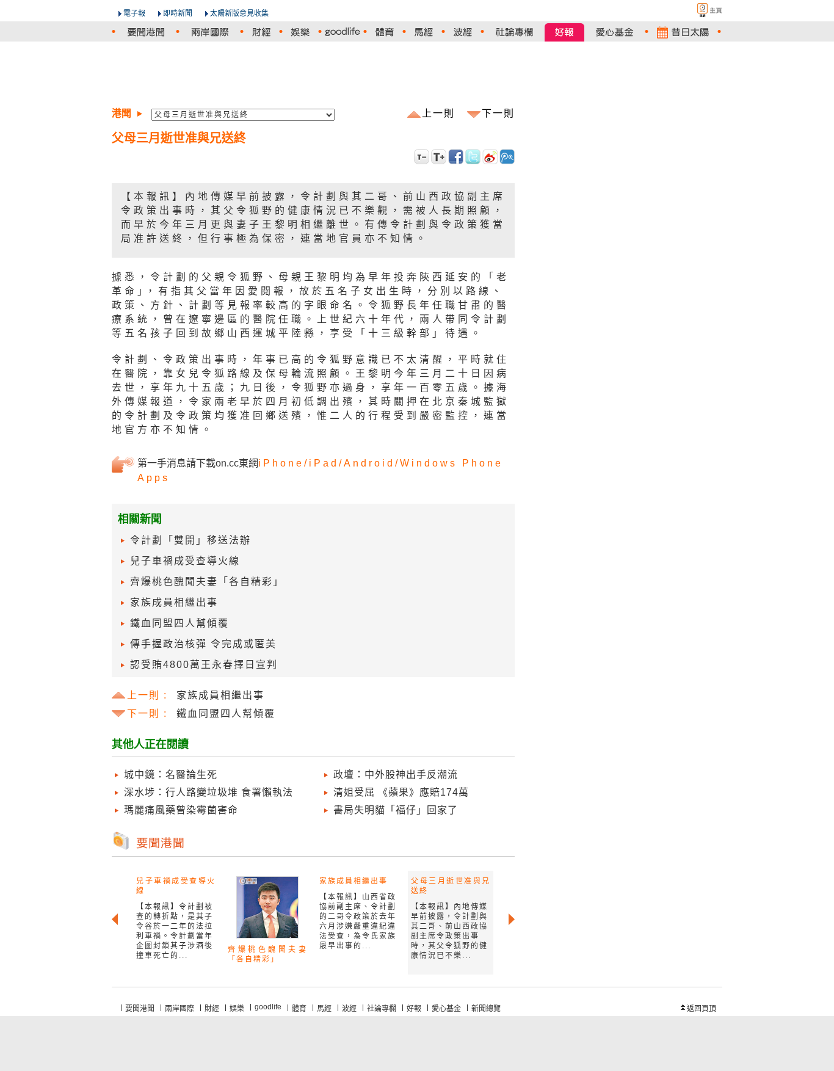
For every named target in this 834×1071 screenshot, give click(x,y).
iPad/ (326, 463)
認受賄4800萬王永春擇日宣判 (204, 664)
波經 (349, 1008)
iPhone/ (283, 463)
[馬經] (423, 32)
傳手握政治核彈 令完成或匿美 (203, 644)
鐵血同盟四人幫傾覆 (179, 623)
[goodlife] (342, 32)
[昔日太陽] (682, 32)
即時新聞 (177, 13)
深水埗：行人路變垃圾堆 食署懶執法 (208, 792)
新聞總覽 (486, 1008)
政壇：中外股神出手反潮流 (395, 774)
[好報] (564, 32)
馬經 (324, 1008)
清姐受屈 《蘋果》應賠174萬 (401, 792)
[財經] (261, 32)
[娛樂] (300, 32)
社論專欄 (381, 1008)
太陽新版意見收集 (239, 13)
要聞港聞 (139, 1008)
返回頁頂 (701, 1008)
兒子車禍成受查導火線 (185, 561)
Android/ (372, 463)
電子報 (134, 13)
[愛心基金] (614, 32)
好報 (414, 1008)
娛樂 (237, 1008)
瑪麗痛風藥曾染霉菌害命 (181, 810)
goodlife (268, 1007)
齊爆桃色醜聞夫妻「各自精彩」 (207, 581)
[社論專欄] (514, 32)
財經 (212, 1008)
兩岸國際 (179, 1008)
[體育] (384, 32)
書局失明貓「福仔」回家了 (395, 810)
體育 (299, 1008)
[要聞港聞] (145, 32)
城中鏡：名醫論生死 (170, 774)
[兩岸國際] (209, 32)
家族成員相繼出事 (174, 602)
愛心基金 (446, 1008)
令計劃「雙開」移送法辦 (190, 540)
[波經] (462, 32)
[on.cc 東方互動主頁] (699, 10)
